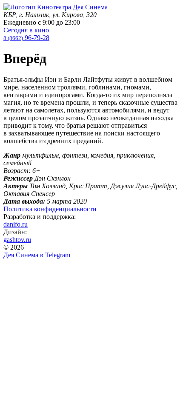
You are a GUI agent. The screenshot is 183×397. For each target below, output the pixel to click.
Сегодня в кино (26, 30)
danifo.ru (15, 224)
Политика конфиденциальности (50, 209)
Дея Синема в (36, 255)
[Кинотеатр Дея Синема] (55, 7)
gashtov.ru (17, 239)
